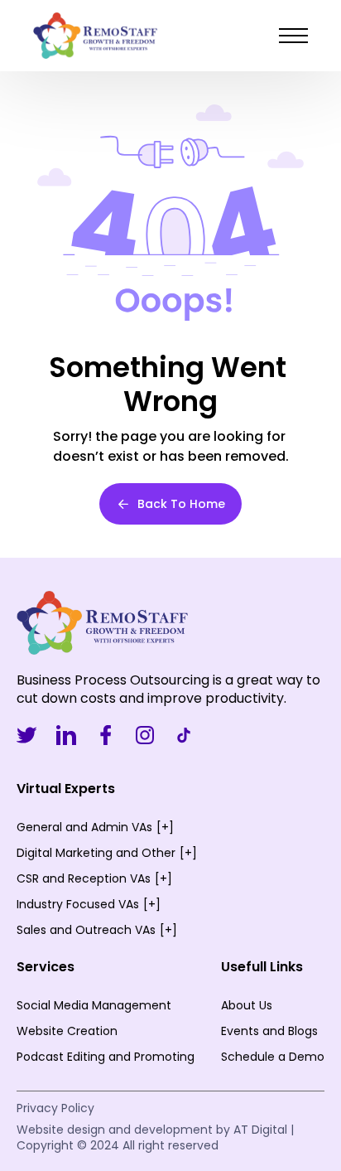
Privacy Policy (55, 1108)
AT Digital (260, 1129)
